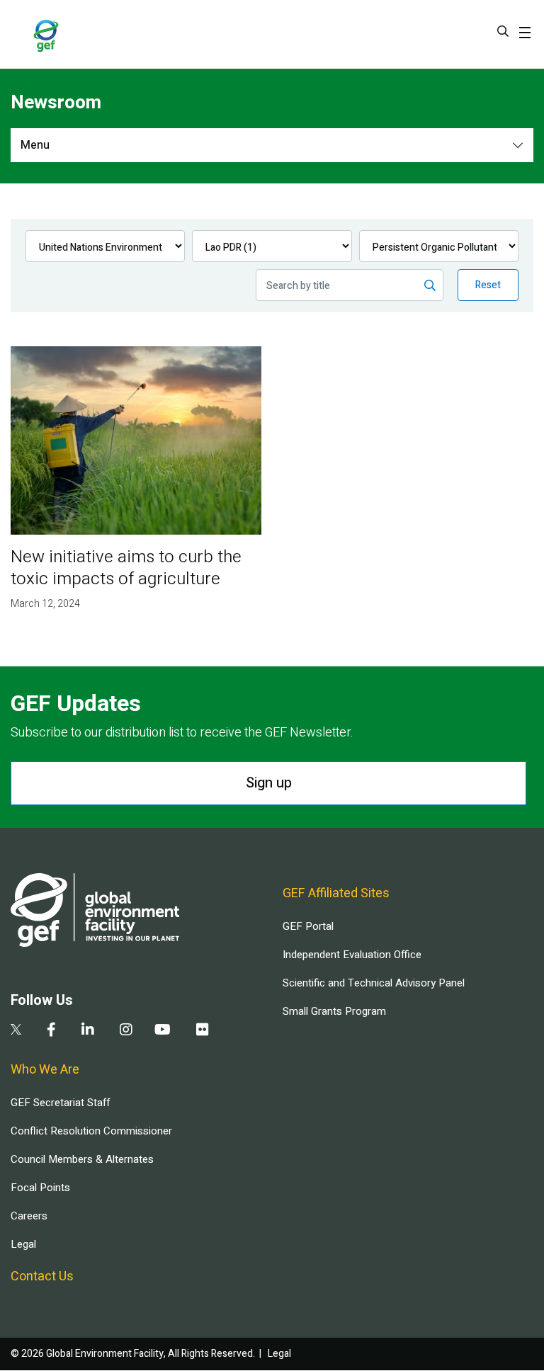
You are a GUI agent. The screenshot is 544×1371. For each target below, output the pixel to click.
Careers (29, 1216)
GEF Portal (308, 926)
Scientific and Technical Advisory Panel (374, 983)
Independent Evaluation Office (352, 954)
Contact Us (42, 1276)
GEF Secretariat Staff (60, 1102)
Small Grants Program (334, 1011)
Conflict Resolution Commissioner (91, 1131)
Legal (23, 1244)
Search (503, 31)
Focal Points (40, 1187)
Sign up (269, 783)
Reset (488, 285)
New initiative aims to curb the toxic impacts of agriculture (126, 568)
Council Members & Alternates (82, 1159)
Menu (35, 145)
